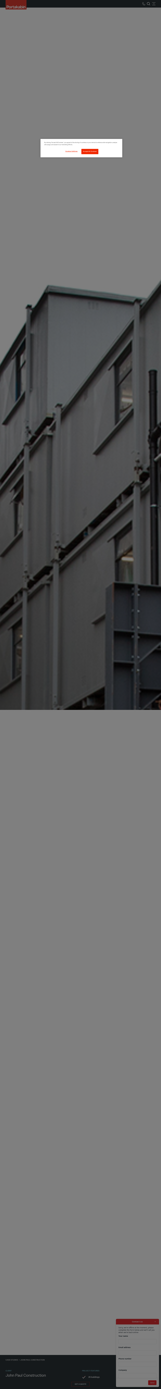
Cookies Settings (71, 151)
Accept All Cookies (90, 151)
